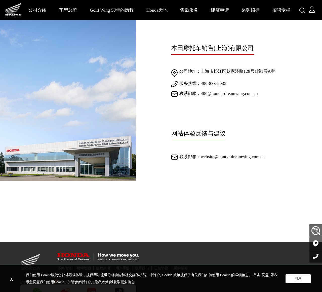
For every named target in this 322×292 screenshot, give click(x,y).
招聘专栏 (281, 10)
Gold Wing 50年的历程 (112, 10)
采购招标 (251, 10)
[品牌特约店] (315, 243)
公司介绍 (37, 10)
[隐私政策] (101, 282)
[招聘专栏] (315, 230)
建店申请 (220, 10)
